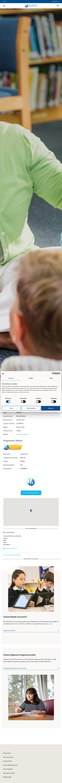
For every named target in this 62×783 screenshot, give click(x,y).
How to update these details (11, 555)
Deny (11, 408)
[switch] (23, 401)
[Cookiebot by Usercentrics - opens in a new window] (53, 373)
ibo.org (4, 1)
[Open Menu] (4, 6)
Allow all (50, 408)
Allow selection (31, 408)
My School (49, 624)
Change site (54, 1)
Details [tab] (31, 378)
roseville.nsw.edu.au (22, 434)
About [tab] (51, 378)
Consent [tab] (10, 378)
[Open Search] (58, 6)
